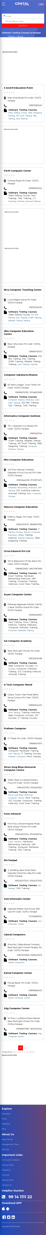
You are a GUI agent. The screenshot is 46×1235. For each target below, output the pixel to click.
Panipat (11, 36)
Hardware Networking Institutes (22, 487)
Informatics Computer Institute (22, 416)
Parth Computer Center (17, 170)
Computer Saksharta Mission (21, 375)
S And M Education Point (18, 88)
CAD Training (14, 754)
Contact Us (6, 1185)
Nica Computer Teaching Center (23, 289)
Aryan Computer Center (18, 594)
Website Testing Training (19, 321)
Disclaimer (6, 1170)
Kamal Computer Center (18, 973)
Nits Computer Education (18, 459)
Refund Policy (8, 1180)
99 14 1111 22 (19, 1196)
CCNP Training (34, 318)
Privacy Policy (8, 1165)
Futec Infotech (12, 814)
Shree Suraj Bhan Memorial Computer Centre (20, 768)
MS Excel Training (24, 116)
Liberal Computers (14, 934)
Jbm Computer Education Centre (19, 332)
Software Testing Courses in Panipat (13, 40)
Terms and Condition (11, 1160)
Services (5, 1149)
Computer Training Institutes (21, 400)
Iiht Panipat (10, 860)
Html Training (14, 712)
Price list (5, 1175)
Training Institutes (26, 538)
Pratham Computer (15, 728)
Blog (4, 1129)
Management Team (10, 1144)
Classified (6, 1124)
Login (41, 4)
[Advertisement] (23, 69)
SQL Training (21, 318)
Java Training (21, 119)
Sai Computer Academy (18, 641)
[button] (22, 4)
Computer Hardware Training (21, 630)
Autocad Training (33, 201)
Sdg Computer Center (17, 1008)
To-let (4, 1119)
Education (6, 1114)
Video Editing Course (17, 113)
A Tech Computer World (18, 684)
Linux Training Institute (27, 364)
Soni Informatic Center (17, 899)
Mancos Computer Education (21, 507)
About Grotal (7, 1139)
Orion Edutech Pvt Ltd (17, 551)
